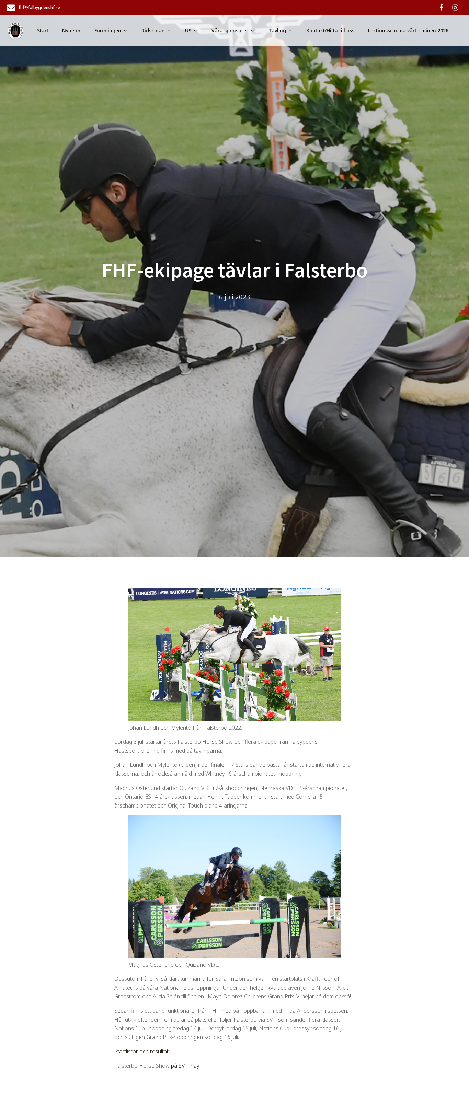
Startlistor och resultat (141, 1051)
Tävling (277, 30)
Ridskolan (153, 30)
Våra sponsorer (229, 30)
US (188, 30)
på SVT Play (184, 1065)
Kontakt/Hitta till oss (330, 30)
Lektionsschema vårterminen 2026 (408, 30)
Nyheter (71, 30)
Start (42, 30)
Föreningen (107, 30)
